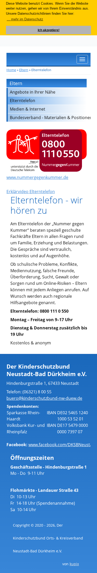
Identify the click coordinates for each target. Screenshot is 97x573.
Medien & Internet (27, 109)
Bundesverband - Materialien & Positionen (48, 117)
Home (11, 70)
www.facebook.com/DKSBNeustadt (62, 444)
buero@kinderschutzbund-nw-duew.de (44, 398)
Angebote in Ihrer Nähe (32, 92)
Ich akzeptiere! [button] (48, 30)
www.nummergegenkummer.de (37, 177)
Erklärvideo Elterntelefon (30, 191)
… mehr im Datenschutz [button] (25, 19)
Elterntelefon (22, 100)
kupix (74, 563)
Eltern (23, 70)
